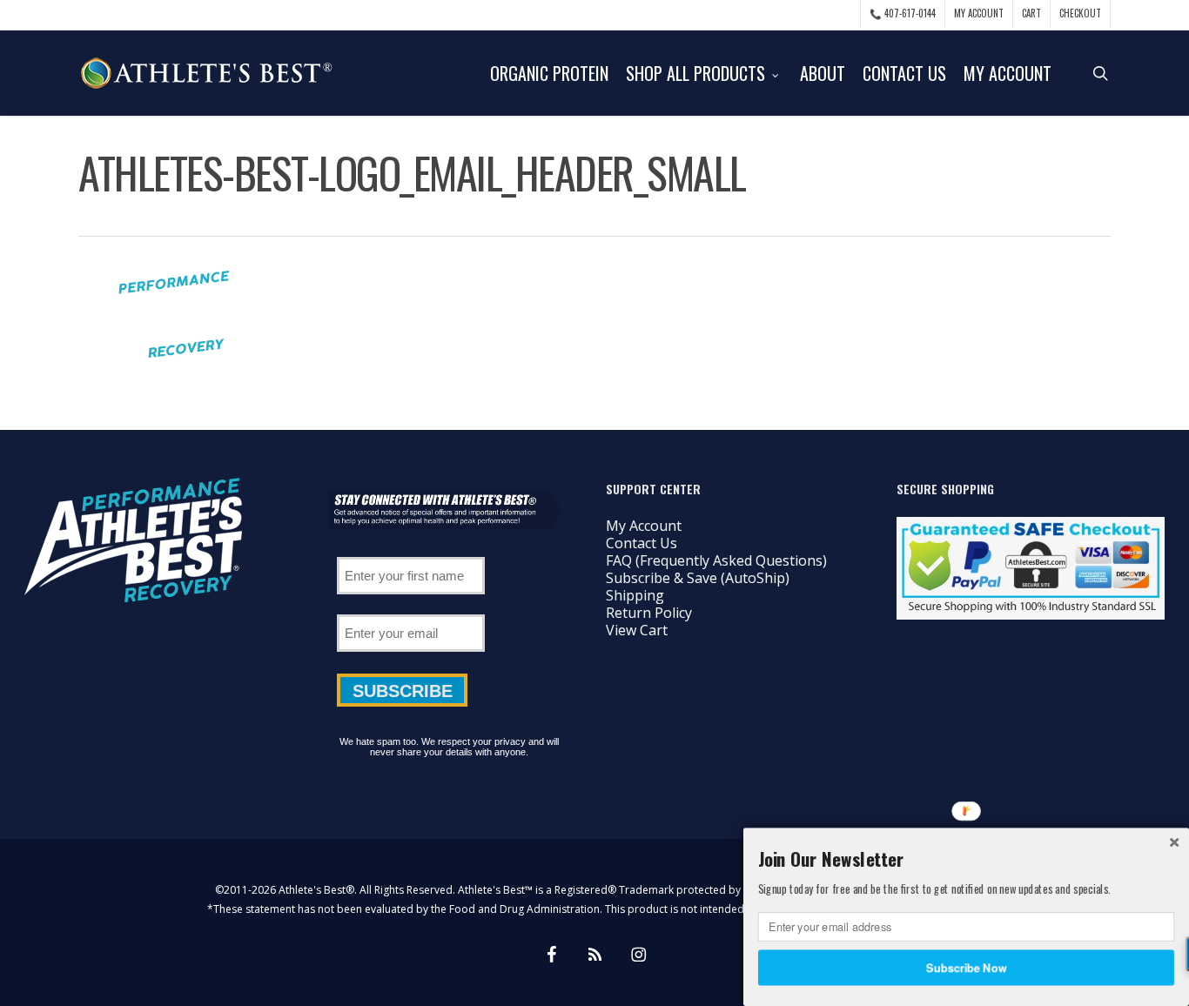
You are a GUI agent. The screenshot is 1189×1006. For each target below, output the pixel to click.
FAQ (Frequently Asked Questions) (716, 560)
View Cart (637, 630)
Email (411, 608)
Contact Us (641, 543)
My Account (644, 525)
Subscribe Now (966, 967)
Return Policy (649, 612)
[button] (966, 859)
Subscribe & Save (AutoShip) (697, 577)
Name (411, 551)
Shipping (635, 595)
